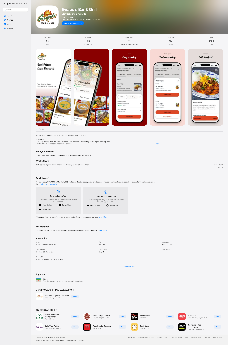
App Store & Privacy (58, 340)
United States (131, 337)
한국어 (187, 337)
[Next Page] (225, 87)
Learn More (103, 217)
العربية (152, 337)
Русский (159, 337)
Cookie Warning (71, 340)
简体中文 (167, 337)
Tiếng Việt (207, 337)
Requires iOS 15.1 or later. (45, 252)
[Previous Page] (33, 87)
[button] (15, 16)
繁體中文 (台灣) (217, 337)
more (157, 144)
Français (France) (177, 337)
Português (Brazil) (196, 337)
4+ (163, 252)
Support (81, 340)
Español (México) (143, 337)
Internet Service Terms (42, 340)
